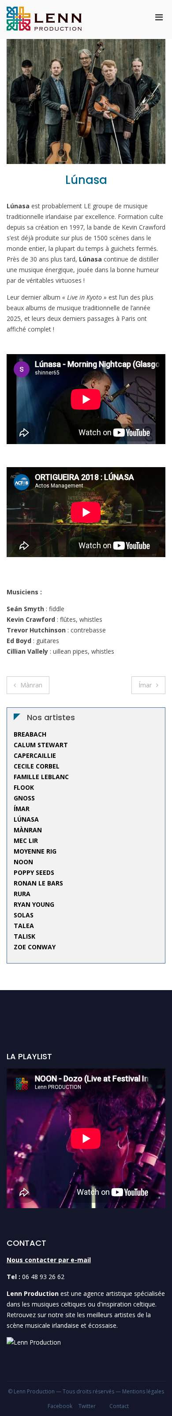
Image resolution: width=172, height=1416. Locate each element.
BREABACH (30, 734)
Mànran (31, 685)
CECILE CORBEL (37, 766)
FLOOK (24, 787)
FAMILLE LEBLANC (41, 776)
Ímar (145, 685)
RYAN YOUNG (34, 904)
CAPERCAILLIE (35, 755)
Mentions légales (143, 1391)
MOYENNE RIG (35, 851)
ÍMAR (22, 808)
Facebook (60, 1406)
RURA (22, 893)
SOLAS (24, 915)
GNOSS (24, 798)
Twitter (87, 1406)
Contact (119, 1406)
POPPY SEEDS (34, 872)
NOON (23, 862)
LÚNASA (26, 819)
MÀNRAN (28, 830)
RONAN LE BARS (38, 883)
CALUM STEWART (41, 745)
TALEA (24, 925)
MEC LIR (26, 840)
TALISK (24, 936)
